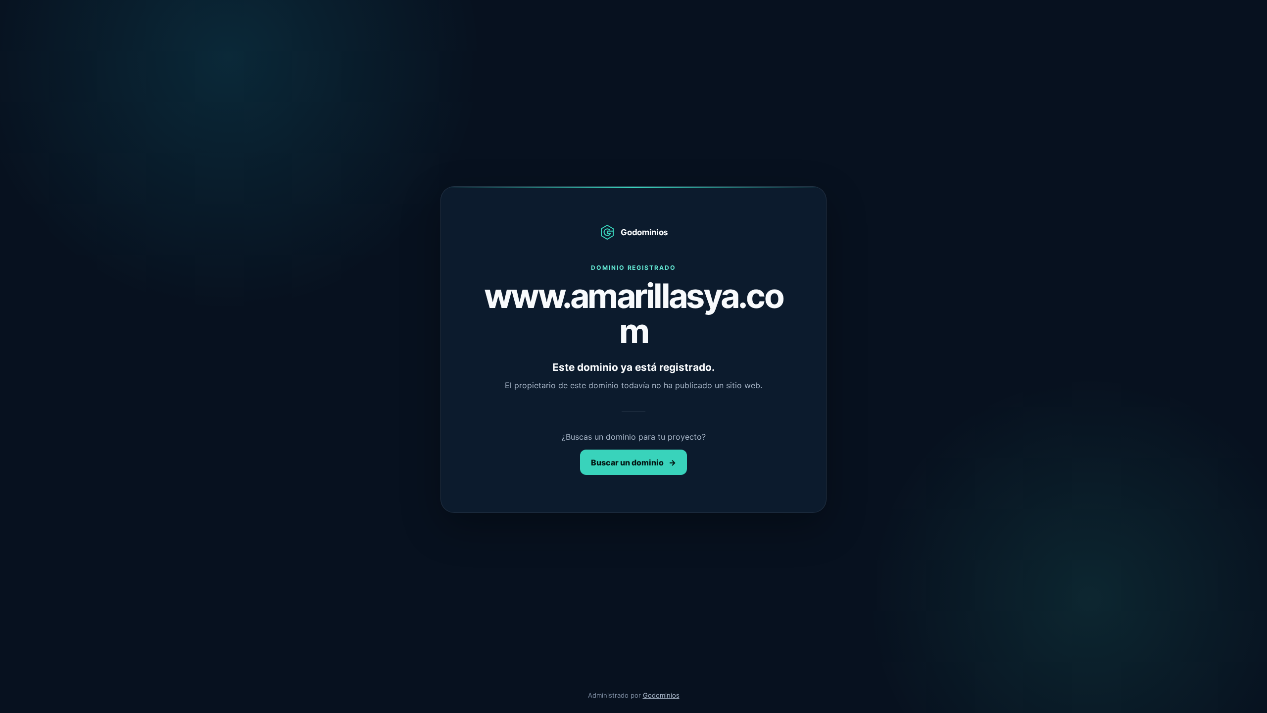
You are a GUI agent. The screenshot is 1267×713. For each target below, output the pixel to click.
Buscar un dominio (633, 462)
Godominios (661, 695)
